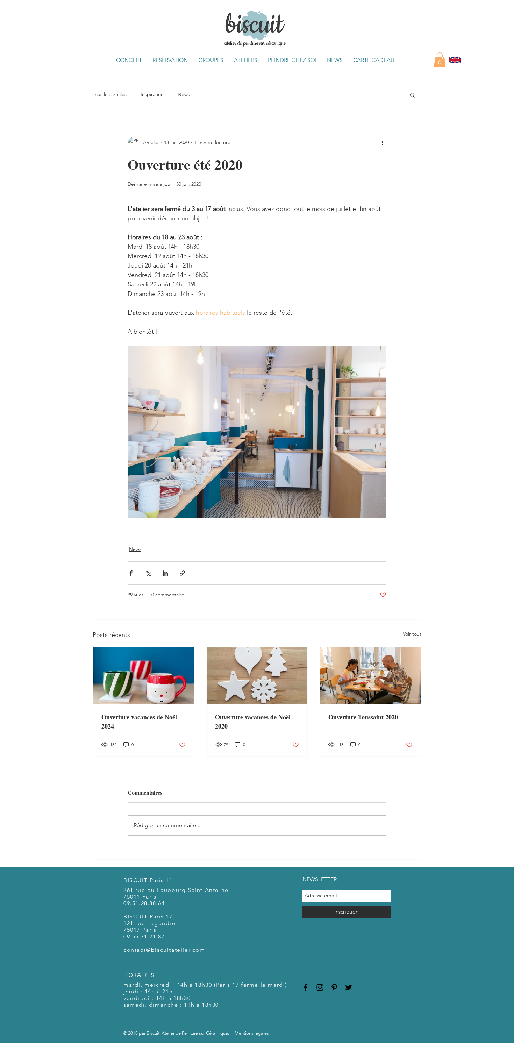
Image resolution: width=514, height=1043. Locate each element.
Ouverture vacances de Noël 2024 (139, 721)
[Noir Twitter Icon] (348, 987)
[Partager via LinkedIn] (165, 573)
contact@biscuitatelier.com (164, 949)
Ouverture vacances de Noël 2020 (253, 721)
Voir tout (412, 634)
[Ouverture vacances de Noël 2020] (257, 675)
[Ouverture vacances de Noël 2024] (143, 675)
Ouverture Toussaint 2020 (363, 717)
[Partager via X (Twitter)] (148, 573)
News (184, 94)
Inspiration (152, 94)
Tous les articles (110, 94)
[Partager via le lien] (182, 573)
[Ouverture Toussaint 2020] (370, 675)
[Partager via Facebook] (131, 573)
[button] (129, 60)
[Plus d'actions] (382, 143)
